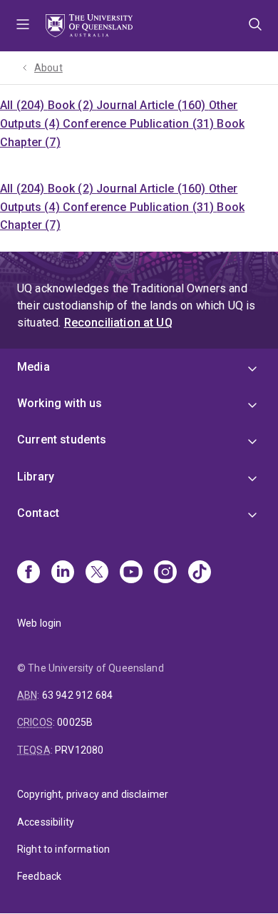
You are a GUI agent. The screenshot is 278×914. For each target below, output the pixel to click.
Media (33, 367)
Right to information (63, 849)
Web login (39, 623)
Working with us (59, 403)
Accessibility (45, 822)
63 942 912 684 (77, 695)
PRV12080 (79, 750)
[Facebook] (28, 573)
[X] (97, 573)
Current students (62, 439)
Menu (23, 25)
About (48, 67)
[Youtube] (131, 573)
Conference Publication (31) (140, 123)
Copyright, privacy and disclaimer (92, 794)
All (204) (24, 105)
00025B (75, 722)
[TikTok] (199, 573)
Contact (38, 513)
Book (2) (72, 105)
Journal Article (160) (152, 105)
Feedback (39, 876)
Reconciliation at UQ (118, 322)
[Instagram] (165, 573)
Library (35, 476)
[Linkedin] (62, 573)
